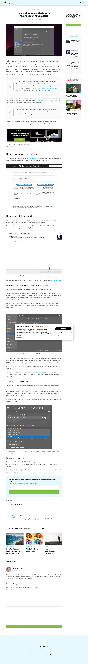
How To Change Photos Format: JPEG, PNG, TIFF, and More (14, 551)
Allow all (63, 328)
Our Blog (47, 546)
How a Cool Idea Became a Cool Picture (50, 551)
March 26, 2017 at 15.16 (17, 570)
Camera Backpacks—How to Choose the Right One (75, 42)
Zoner (20, 515)
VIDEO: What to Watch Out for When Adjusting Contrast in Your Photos (71, 95)
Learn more (19, 337)
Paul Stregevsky (17, 568)
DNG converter (34, 19)
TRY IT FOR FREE (19, 139)
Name (8, 608)
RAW (40, 19)
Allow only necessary (63, 335)
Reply (26, 570)
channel (73, 80)
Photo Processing (34, 9)
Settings (63, 332)
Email (7, 613)
